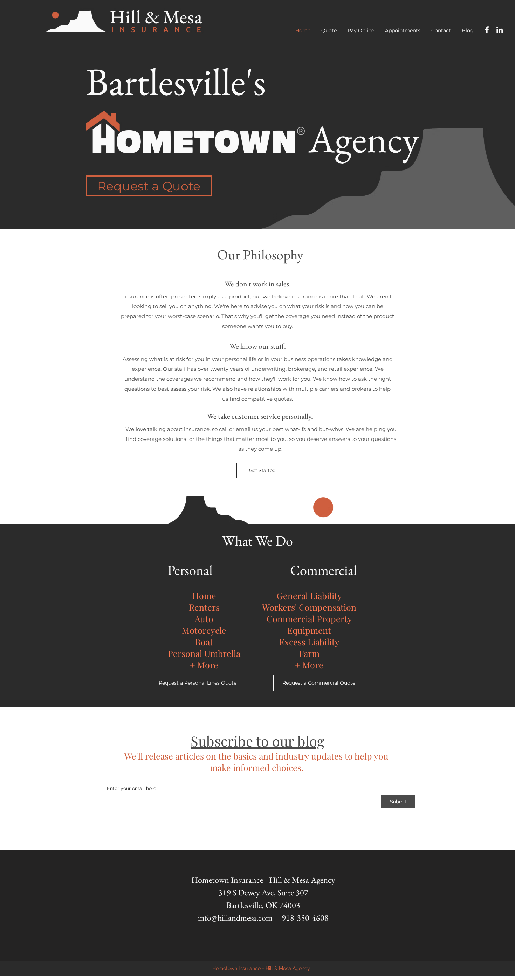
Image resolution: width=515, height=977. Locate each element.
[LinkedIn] (499, 29)
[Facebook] (487, 29)
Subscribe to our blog (257, 741)
